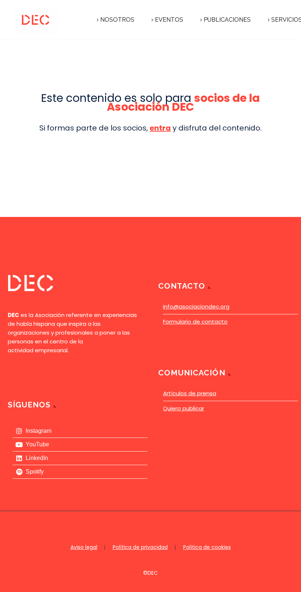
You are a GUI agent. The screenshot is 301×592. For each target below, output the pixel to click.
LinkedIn (37, 458)
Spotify (35, 471)
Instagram (38, 431)
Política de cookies (207, 547)
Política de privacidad (140, 547)
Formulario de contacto (195, 321)
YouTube (37, 444)
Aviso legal (83, 547)
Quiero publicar (183, 408)
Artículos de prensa (189, 393)
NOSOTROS (117, 19)
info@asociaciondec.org (196, 306)
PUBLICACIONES (227, 19)
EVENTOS (169, 19)
